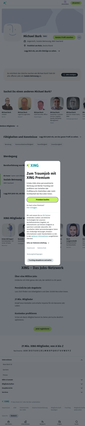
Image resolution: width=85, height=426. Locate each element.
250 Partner (46, 215)
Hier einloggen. (32, 208)
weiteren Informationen (40, 236)
